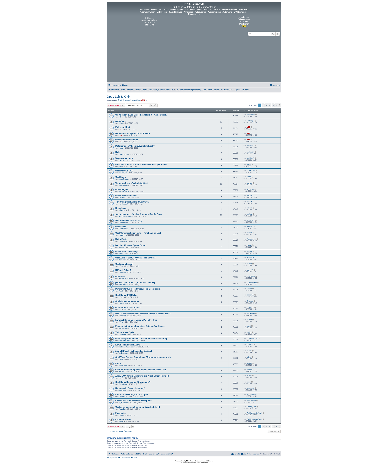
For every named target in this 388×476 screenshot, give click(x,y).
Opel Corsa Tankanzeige (126, 251)
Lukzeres (122, 210)
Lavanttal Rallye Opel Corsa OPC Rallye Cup (136, 320)
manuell (249, 183)
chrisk (121, 254)
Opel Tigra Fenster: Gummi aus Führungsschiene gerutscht (143, 357)
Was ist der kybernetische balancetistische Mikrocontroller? (143, 314)
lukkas (249, 245)
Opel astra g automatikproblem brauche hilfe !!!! (137, 407)
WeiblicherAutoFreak (126, 347)
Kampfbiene (123, 384)
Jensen (121, 235)
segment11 (251, 115)
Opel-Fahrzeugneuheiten (126, 140)
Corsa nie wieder (123, 419)
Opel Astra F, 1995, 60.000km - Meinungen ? (135, 258)
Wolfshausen (123, 353)
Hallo (117, 152)
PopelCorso (123, 241)
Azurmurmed (251, 239)
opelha (249, 351)
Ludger (121, 421)
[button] (279, 105)
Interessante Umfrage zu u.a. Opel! (131, 394)
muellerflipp (123, 222)
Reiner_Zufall (251, 407)
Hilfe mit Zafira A (123, 270)
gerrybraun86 (124, 204)
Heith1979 (250, 257)
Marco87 (250, 270)
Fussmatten (120, 413)
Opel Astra (120, 276)
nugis (249, 382)
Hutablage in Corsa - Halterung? (130, 388)
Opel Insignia (121, 189)
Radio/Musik (121, 239)
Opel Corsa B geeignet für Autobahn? (133, 382)
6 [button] (276, 105)
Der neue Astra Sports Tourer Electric (132, 133)
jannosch (250, 344)
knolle (249, 332)
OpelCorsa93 (123, 285)
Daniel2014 (251, 276)
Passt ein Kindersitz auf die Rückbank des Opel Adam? (141, 164)
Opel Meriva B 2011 (124, 171)
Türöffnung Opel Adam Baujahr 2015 (132, 202)
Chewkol (250, 301)
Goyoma (122, 260)
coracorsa (122, 390)
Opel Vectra (120, 227)
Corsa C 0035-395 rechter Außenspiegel (133, 401)
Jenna (121, 148)
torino (121, 123)
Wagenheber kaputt (124, 158)
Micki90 (121, 372)
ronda (249, 164)
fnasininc (122, 160)
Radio (118, 363)
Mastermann (123, 154)
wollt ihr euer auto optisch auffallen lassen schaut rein (140, 370)
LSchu (121, 359)
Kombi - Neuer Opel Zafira (127, 345)
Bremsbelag (121, 208)
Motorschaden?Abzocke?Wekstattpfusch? (135, 146)
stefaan (249, 202)
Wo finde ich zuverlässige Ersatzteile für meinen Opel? (141, 115)
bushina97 (250, 146)
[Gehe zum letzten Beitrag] (256, 115)
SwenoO (250, 226)
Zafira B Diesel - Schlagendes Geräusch (133, 351)
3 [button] (266, 105)
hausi (249, 326)
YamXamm (122, 316)
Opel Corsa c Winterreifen (127, 301)
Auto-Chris (136, 100)
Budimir (121, 247)
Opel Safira (120, 177)
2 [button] (263, 105)
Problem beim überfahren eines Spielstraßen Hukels (139, 326)
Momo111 (122, 409)
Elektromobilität (122, 127)
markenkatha (123, 396)
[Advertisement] (194, 58)
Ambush (128, 100)
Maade (121, 291)
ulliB (143, 100)
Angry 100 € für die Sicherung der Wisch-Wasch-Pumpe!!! (142, 376)
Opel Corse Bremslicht (126, 195)
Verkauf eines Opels (124, 332)
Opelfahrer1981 (124, 341)
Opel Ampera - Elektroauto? (128, 307)
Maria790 (250, 189)
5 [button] (273, 105)
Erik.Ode (121, 100)
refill (120, 309)
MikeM (249, 363)
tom (147, 100)
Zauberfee (122, 334)
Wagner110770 (124, 278)
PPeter (121, 266)
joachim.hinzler (124, 191)
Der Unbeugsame (125, 216)
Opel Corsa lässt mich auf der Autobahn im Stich (138, 233)
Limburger (250, 121)
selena (121, 117)
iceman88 (250, 295)
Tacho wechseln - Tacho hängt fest (131, 183)
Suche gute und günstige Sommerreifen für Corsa (138, 214)
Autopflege (120, 121)
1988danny (123, 303)
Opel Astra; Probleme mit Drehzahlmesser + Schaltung (141, 338)
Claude (121, 198)
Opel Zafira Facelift (124, 264)
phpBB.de (204, 462)
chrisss (249, 233)
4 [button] (269, 105)
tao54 (121, 415)
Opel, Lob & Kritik (118, 96)
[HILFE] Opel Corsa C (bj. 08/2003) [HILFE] (135, 283)
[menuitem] (125, 85)
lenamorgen (123, 173)
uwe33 (121, 378)
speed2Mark (123, 179)
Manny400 (122, 272)
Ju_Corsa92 (123, 403)
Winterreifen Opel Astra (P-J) (128, 220)
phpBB (186, 461)
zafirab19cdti (123, 328)
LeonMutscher (124, 229)
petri (120, 167)
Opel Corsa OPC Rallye (126, 295)
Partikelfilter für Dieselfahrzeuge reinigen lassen (138, 289)
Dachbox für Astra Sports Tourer (130, 245)
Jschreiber (251, 220)
